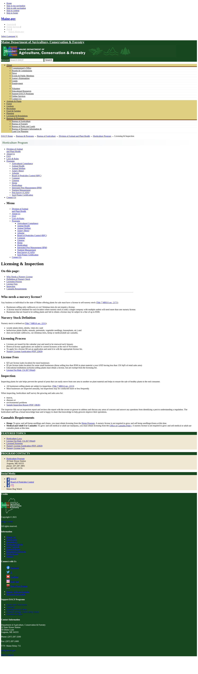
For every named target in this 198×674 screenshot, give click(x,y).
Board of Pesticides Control (22, 482)
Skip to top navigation (15, 6)
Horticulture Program (102, 136)
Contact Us (13, 52)
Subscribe (12, 50)
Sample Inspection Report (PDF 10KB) (23, 405)
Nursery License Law (15, 448)
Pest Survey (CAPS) (20, 192)
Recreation (11, 108)
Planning (10, 113)
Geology (10, 106)
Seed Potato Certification (22, 195)
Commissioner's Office (21, 68)
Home (9, 3)
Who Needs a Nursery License (19, 277)
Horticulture (17, 185)
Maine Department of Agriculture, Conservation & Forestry (42, 42)
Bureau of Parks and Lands (23, 126)
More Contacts (7, 655)
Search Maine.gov (16, 32)
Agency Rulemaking (20, 78)
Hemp (14, 183)
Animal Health (18, 166)
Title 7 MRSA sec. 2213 (63, 386)
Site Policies (11, 539)
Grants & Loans (13, 549)
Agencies (10, 24)
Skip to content (12, 10)
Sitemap (9, 556)
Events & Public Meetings (23, 76)
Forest (9, 104)
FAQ (8, 156)
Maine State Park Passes (16, 605)
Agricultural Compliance (22, 163)
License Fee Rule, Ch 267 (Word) (20, 370)
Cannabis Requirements (16, 289)
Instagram (15, 581)
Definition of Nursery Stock (18, 279)
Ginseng (15, 180)
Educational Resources (21, 91)
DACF (13, 479)
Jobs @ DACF (12, 546)
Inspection (10, 286)
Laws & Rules (12, 159)
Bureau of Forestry (20, 124)
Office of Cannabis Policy (120, 426)
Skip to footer (12, 13)
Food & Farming (13, 111)
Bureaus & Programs (15, 118)
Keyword (5, 60)
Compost (16, 178)
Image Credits (7, 521)
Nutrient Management (21, 190)
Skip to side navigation (16, 8)
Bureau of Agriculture (21, 121)
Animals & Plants (13, 101)
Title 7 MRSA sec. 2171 (107, 302)
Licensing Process (14, 281)
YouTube (14, 577)
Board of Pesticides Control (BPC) (26, 175)
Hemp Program (88, 423)
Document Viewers (14, 544)
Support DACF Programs (23, 93)
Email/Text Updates (19, 586)
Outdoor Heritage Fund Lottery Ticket (22, 612)
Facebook (15, 568)
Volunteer (16, 88)
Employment (17, 83)
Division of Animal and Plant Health (74, 136)
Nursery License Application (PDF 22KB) (24, 351)
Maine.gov (8, 18)
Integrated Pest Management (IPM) (27, 188)
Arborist (15, 173)
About (9, 65)
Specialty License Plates (16, 609)
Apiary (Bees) (18, 171)
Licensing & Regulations (17, 116)
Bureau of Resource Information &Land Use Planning (26, 130)
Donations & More (14, 614)
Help (8, 29)
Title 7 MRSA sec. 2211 (35, 323)
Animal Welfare (18, 168)
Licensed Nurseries (14, 443)
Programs (10, 161)
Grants (15, 81)
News (10, 55)
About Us (10, 154)
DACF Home (7, 136)
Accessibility (11, 542)
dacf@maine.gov (8, 650)
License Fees (12, 284)
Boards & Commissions (22, 70)
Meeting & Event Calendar (17, 592)
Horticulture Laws (14, 438)
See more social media (15, 594)
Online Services (13, 27)
